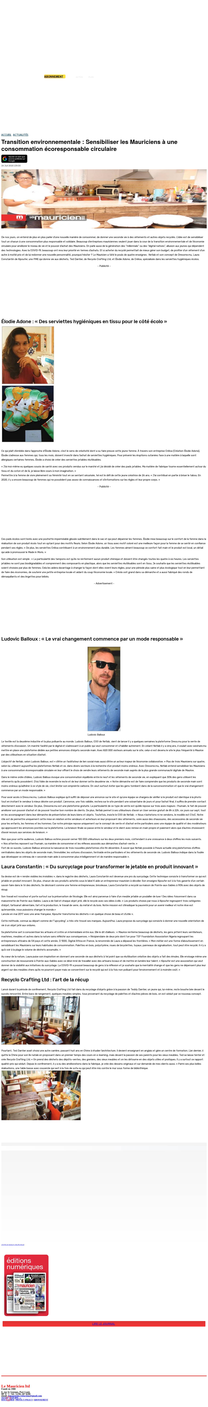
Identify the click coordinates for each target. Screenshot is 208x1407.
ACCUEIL (6, 135)
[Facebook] (33, 1134)
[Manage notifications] (8, 1398)
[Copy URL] (57, 1134)
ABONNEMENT (41, 1400)
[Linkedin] (19, 1380)
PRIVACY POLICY (24, 1400)
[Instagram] (11, 1380)
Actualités (20, 135)
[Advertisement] (104, 105)
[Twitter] (45, 1134)
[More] (69, 1134)
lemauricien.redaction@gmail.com (25, 1396)
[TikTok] (26, 1380)
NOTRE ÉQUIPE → (11, 1398)
